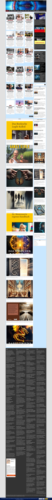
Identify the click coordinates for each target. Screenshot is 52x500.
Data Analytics (35, 203)
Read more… (31, 369)
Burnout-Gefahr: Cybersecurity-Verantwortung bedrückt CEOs (39, 129)
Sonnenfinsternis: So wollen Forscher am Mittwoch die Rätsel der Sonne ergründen (41, 391)
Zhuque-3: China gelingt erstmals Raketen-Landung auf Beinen (41, 359)
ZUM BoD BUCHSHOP (11, 472)
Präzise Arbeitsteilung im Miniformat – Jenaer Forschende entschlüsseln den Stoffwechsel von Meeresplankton (10, 57)
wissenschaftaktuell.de (26, 5)
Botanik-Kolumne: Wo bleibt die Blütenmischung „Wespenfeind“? (10, 107)
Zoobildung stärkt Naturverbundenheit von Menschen (10, 447)
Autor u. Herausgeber (21, 0)
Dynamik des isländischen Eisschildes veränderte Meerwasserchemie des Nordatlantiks (29, 74)
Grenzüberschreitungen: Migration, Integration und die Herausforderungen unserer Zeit (16, 231)
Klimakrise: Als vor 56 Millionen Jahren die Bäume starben (10, 373)
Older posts (31, 116)
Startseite (7, 10)
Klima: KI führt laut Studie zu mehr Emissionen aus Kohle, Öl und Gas (20, 360)
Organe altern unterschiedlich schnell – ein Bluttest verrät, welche (31, 396)
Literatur (11, 0)
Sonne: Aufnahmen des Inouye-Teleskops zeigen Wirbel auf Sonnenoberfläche (41, 402)
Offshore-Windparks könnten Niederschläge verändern (10, 91)
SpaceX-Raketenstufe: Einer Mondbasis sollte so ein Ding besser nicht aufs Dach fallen (41, 413)
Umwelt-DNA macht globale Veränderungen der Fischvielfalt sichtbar (20, 414)
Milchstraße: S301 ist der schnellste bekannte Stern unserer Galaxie (41, 349)
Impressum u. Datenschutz (26, 0)
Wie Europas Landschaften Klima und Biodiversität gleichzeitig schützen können (21, 445)
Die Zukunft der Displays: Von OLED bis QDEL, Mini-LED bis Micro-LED (30, 482)
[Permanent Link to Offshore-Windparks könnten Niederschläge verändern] (10, 86)
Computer (18, 10)
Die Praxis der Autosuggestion (9, 321)
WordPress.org (35, 244)
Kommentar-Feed (36, 243)
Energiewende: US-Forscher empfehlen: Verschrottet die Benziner (20, 383)
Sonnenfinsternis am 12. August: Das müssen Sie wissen (40, 422)
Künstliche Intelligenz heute (37, 220)
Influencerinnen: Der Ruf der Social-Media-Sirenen (19, 107)
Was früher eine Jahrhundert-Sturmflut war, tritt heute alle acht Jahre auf (20, 424)
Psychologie (34, 10)
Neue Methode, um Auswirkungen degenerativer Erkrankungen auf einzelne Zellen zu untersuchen (28, 39)
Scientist (18, 23)
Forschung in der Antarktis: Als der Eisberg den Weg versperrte (10, 438)
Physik (20, 10)
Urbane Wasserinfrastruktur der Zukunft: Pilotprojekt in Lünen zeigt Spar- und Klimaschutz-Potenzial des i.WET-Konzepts (39, 108)
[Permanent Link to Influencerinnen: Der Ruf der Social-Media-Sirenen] (20, 102)
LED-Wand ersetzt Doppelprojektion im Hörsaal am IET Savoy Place (39, 88)
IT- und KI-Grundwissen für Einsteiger (10, 299)
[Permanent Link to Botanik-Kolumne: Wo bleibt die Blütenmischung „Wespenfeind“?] (10, 102)
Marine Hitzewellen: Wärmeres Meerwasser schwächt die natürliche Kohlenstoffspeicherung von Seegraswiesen (10, 350)
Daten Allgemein (37, 10)
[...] (26, 185)
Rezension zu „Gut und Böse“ (37, 167)
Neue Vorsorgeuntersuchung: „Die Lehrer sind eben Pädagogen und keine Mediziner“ (28, 107)
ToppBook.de (17, 0)
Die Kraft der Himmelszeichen (38, 25)
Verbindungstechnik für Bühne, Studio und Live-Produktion (39, 98)
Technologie (15, 10)
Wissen (9, 0)
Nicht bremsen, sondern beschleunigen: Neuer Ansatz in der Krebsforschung (29, 56)
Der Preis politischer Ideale (37, 185)
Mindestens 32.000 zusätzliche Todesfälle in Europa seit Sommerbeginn (10, 22)
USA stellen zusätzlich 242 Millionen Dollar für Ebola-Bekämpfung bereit (30, 428)
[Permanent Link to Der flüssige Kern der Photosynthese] (20, 86)
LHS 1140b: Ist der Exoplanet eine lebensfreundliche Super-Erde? (41, 453)
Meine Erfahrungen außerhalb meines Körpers (11, 120)
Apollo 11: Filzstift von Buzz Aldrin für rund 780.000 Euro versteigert (41, 463)
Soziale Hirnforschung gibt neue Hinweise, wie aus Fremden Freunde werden (10, 74)
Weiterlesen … (41, 116)
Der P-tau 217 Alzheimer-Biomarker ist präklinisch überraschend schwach (30, 461)
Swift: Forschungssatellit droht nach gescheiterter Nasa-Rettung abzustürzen (29, 22)
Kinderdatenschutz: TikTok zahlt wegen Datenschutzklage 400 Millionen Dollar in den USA (29, 91)
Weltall (12, 10)
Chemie (30, 10)
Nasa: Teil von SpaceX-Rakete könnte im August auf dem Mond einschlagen (41, 444)
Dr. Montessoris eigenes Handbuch (10, 142)
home (6, 0)
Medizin (28, 10)
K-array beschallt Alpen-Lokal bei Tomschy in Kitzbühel (20, 403)
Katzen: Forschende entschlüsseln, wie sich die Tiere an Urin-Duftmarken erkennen (10, 39)
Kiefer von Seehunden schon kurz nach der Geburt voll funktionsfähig (19, 56)
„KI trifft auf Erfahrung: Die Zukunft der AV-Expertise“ (39, 121)
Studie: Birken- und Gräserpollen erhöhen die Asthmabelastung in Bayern (19, 74)
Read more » (43, 165)
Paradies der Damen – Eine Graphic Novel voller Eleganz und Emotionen (14, 209)
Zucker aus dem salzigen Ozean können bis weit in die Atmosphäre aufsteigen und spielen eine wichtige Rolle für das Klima (10, 410)
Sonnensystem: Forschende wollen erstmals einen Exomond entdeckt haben (41, 433)
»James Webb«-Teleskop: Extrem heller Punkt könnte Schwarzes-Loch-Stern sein (41, 380)
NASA (9, 10)
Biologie (25, 10)
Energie (23, 10)
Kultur (14, 0)
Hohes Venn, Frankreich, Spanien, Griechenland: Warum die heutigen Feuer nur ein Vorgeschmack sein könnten (19, 38)
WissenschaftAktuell (11, 20)
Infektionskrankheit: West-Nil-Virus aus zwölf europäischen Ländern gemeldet (19, 22)
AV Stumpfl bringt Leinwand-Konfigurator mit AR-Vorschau (38, 140)
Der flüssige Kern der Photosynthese (19, 91)
